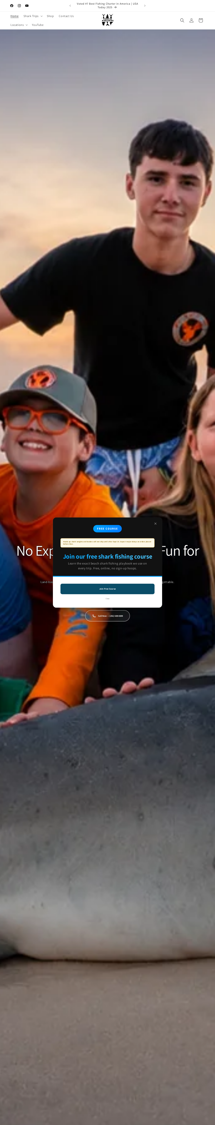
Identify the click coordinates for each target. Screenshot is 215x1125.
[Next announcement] (144, 6)
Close (107, 599)
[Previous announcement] (70, 6)
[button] (32, 16)
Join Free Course (107, 588)
